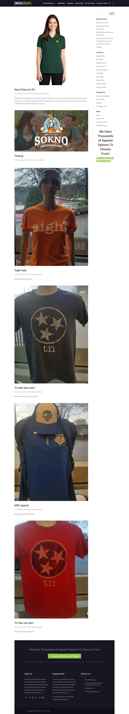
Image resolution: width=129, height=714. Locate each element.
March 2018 (100, 80)
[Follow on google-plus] (43, 697)
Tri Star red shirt (24, 622)
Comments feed (101, 122)
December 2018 (101, 70)
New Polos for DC (24, 89)
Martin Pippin (20, 160)
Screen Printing (48, 3)
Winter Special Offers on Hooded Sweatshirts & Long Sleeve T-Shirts (104, 41)
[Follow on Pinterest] (36, 697)
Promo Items (79, 3)
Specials (99, 103)
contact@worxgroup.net (92, 691)
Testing (18, 155)
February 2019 (101, 63)
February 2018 (101, 84)
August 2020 (100, 56)
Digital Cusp (19, 93)
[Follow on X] (29, 697)
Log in (98, 115)
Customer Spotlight (37, 93)
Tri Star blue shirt (24, 387)
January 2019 (100, 66)
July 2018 (99, 73)
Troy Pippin (19, 274)
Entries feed (100, 118)
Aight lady (20, 270)
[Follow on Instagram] (33, 697)
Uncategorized (101, 106)
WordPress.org (101, 125)
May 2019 (99, 59)
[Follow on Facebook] (25, 697)
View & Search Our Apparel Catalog (64, 656)
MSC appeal (21, 505)
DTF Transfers (90, 3)
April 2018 (99, 77)
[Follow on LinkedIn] (40, 697)
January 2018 (100, 87)
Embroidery (61, 3)
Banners (70, 3)
